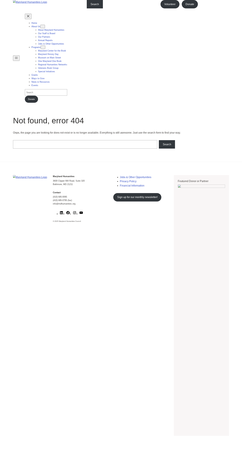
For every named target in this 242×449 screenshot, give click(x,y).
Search (95, 4)
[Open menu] (16, 58)
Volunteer (169, 4)
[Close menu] (28, 16)
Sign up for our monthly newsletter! (137, 197)
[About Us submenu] (42, 26)
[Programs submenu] (43, 47)
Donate (190, 4)
